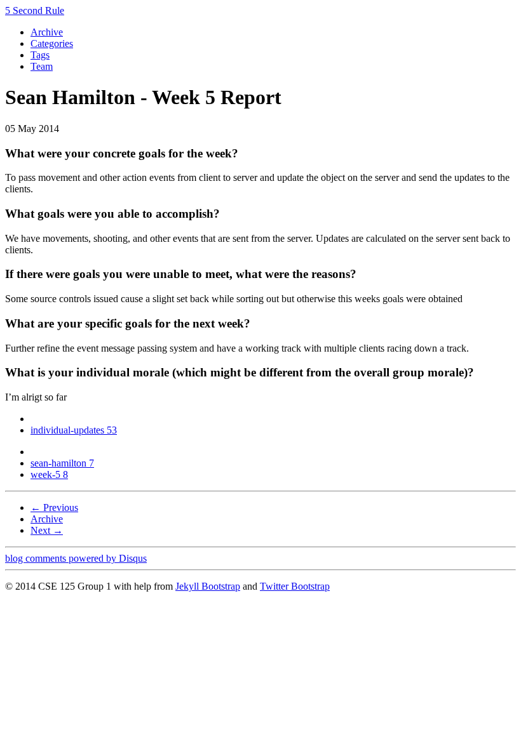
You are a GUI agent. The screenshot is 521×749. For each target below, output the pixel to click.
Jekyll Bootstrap (207, 586)
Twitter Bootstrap (295, 586)
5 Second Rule (34, 10)
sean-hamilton (62, 463)
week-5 (49, 474)
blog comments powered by (76, 558)
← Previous (54, 507)
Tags (40, 55)
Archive (46, 32)
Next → (46, 530)
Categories (51, 43)
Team (41, 66)
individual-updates (73, 430)
